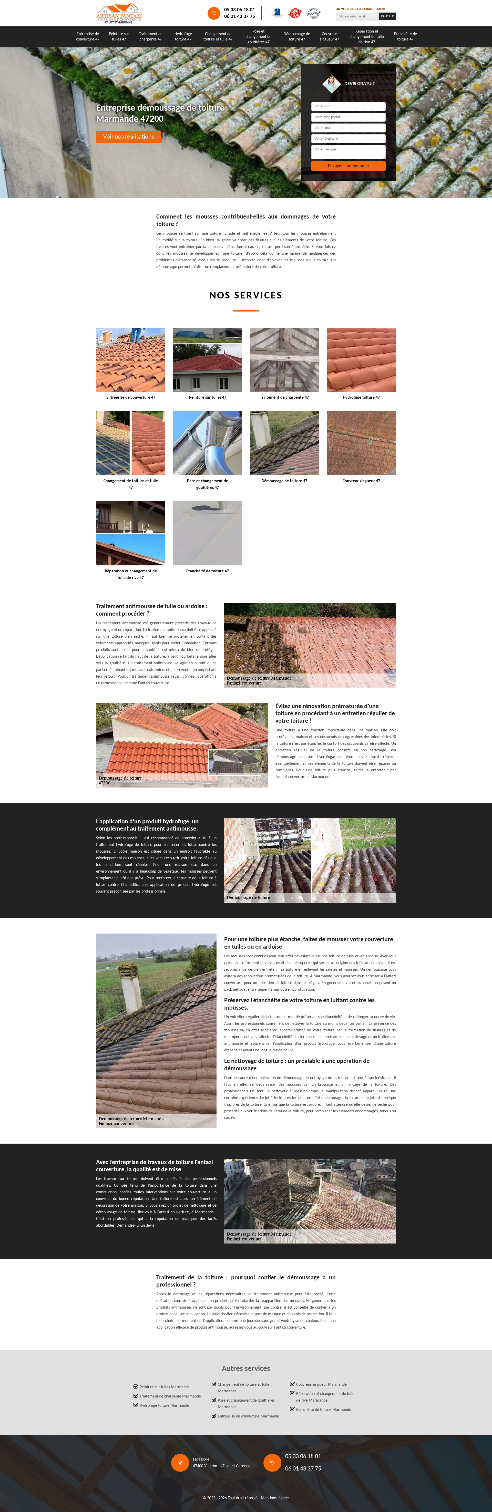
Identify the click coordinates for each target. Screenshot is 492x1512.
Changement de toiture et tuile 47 (218, 37)
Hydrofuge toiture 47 (183, 37)
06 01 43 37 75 (239, 16)
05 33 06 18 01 (239, 10)
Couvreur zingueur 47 (329, 37)
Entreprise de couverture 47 (87, 37)
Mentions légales (275, 1498)
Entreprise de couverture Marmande (248, 1416)
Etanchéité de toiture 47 (405, 37)
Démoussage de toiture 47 (297, 37)
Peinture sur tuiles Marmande (165, 1387)
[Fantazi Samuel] (119, 13)
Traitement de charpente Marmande (170, 1396)
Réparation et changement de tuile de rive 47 (367, 36)
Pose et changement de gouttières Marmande (246, 1404)
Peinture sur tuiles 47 (119, 37)
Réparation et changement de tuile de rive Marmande (325, 1397)
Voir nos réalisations (128, 137)
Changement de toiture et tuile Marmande (243, 1388)
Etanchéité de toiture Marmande (323, 1410)
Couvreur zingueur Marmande (321, 1385)
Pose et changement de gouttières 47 (258, 36)
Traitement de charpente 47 (150, 37)
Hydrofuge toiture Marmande (164, 1406)
